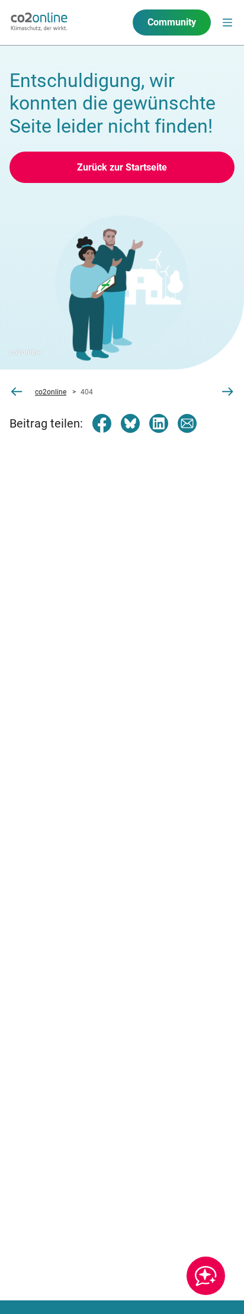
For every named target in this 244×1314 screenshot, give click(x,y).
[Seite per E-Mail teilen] (187, 423)
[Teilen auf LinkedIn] (158, 423)
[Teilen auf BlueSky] (130, 423)
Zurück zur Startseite (122, 167)
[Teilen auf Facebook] (101, 423)
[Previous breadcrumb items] (16, 392)
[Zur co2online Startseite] (39, 22)
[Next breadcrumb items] (227, 392)
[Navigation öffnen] (227, 22)
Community (171, 22)
